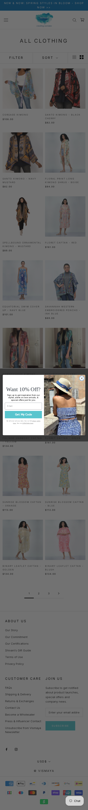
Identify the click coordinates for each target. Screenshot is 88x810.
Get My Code (23, 414)
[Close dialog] (81, 378)
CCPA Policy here (27, 423)
